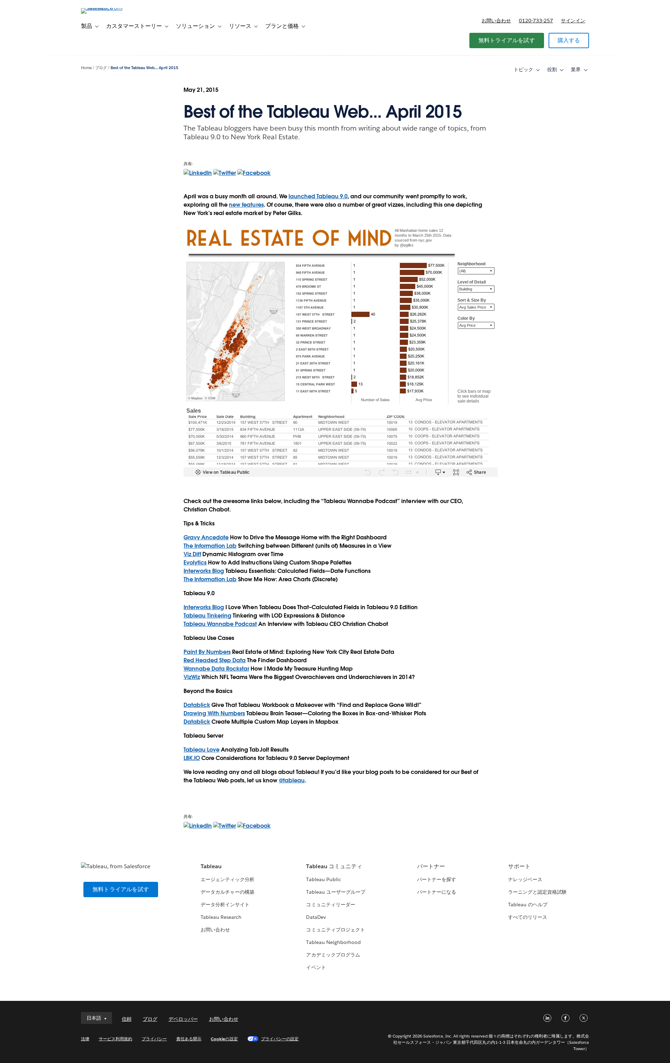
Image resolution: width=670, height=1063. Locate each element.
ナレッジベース (525, 879)
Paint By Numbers (207, 652)
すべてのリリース (527, 917)
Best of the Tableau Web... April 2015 (144, 68)
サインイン (573, 20)
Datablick (197, 705)
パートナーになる (436, 892)
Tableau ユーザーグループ (335, 892)
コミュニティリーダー (330, 904)
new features (246, 204)
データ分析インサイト (225, 904)
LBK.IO (192, 758)
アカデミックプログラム (333, 955)
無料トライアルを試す (506, 40)
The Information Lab (210, 545)
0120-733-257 (536, 20)
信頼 (127, 1019)
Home (86, 68)
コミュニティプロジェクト (335, 930)
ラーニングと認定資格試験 (537, 892)
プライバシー (154, 1039)
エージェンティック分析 (227, 879)
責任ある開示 (188, 1039)
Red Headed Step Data (215, 660)
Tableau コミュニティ (334, 866)
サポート (519, 866)
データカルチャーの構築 (227, 892)
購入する (569, 40)
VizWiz (192, 677)
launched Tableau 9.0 (318, 196)
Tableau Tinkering (207, 615)
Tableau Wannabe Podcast (220, 624)
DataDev (316, 917)
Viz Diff (192, 554)
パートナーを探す (436, 879)
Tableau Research (221, 917)
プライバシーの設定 (280, 1039)
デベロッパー (183, 1019)
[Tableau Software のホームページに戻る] (110, 8)
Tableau (211, 866)
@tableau (292, 780)
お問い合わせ (496, 20)
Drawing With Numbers (214, 713)
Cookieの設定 (224, 1039)
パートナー (431, 866)
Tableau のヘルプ (528, 904)
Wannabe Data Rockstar (216, 668)
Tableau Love (201, 749)
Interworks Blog (204, 571)
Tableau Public (323, 879)
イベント (316, 967)
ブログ (101, 68)
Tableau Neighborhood (333, 942)
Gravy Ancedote (206, 537)
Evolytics (195, 562)
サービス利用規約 (115, 1039)
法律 (85, 1039)
